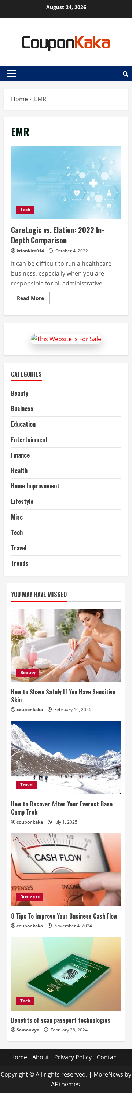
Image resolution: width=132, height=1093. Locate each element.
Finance (20, 455)
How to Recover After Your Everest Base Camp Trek (62, 808)
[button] (11, 73)
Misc (17, 517)
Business (22, 408)
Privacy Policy (73, 1057)
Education (23, 424)
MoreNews (108, 1074)
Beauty (19, 393)
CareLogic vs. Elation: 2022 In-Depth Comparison (66, 182)
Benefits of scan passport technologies (60, 1020)
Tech (25, 209)
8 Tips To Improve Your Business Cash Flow (64, 916)
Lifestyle (22, 501)
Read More (33, 299)
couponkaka (29, 709)
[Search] (125, 74)
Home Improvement (35, 485)
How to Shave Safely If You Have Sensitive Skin (63, 695)
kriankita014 (30, 251)
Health (19, 470)
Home (18, 1057)
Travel (18, 547)
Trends (19, 563)
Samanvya (27, 1030)
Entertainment (29, 439)
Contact (107, 1057)
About (40, 1057)
